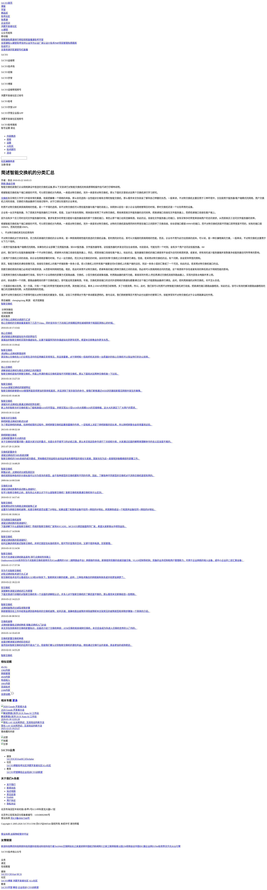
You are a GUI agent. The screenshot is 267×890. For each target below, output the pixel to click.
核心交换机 (6, 333)
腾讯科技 (14, 846)
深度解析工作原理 (16, 591)
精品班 (4, 13)
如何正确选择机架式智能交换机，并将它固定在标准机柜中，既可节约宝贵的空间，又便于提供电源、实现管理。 (56, 543)
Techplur (30, 759)
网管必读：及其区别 (17, 472)
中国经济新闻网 (93, 846)
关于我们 (11, 784)
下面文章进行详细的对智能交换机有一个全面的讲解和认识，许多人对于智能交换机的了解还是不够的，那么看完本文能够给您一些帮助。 (69, 594)
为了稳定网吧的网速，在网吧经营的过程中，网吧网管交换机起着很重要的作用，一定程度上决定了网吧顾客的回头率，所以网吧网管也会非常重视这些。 (76, 425)
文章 (3, 50)
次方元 (168, 846)
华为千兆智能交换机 (11, 570)
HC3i (23, 759)
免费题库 (72, 43)
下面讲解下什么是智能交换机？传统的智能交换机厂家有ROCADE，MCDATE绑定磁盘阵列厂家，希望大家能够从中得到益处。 (64, 526)
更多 (15, 700)
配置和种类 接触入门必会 (23, 625)
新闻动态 (11, 788)
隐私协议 (11, 804)
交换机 (4, 198)
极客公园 (118, 846)
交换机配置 (6, 638)
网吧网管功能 (14, 421)
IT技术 (51, 43)
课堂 (16, 50)
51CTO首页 (6, 3)
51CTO (10, 759)
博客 (3, 6)
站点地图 (11, 791)
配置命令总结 (13, 438)
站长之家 (74, 846)
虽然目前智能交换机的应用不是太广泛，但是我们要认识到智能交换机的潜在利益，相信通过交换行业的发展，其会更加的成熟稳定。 (66, 645)
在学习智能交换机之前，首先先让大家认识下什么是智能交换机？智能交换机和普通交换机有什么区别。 (52, 492)
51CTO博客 (12, 765)
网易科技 (23, 846)
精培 (20, 772)
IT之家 (104, 846)
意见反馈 (11, 794)
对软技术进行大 (14, 574)
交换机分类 (6, 486)
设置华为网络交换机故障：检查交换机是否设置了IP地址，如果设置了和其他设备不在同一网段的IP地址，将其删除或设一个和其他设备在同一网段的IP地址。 (78, 509)
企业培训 (5, 23)
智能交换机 (6, 304)
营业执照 (6, 834)
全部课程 (5, 43)
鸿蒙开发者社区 (9, 26)
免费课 (4, 19)
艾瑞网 (66, 846)
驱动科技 (41, 846)
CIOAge (17, 759)
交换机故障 (6, 621)
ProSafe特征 (15, 387)
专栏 (21, 50)
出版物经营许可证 (19, 834)
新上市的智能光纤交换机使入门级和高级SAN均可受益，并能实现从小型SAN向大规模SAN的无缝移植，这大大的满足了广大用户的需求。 (69, 408)
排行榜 (17, 40)
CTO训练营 (37, 772)
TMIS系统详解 (15, 455)
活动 (9, 153)
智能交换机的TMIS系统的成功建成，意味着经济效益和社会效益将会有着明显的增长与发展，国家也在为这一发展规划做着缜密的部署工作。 (70, 458)
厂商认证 (43, 43)
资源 (8, 50)
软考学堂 (38, 40)
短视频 (24, 40)
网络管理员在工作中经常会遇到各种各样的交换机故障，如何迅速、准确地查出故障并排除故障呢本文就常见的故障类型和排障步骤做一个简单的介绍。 (75, 611)
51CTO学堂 (12, 772)
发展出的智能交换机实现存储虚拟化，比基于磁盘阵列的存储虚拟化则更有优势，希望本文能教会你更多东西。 (55, 340)
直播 (25, 50)
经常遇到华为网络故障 (19, 506)
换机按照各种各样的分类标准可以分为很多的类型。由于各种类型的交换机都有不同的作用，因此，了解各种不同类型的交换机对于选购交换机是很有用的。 (78, 475)
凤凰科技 (32, 846)
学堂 (3, 9)
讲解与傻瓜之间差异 (21, 370)
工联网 (110, 846)
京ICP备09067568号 (20, 818)
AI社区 (10, 146)
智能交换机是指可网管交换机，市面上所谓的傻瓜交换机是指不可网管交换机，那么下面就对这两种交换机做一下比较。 (60, 374)
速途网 (81, 846)
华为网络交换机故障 (11, 520)
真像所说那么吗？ (19, 489)
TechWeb (59, 846)
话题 (9, 143)
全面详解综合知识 (15, 642)
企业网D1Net (152, 846)
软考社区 (5, 16)
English (10, 797)
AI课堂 (4, 29)
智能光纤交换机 (9, 418)
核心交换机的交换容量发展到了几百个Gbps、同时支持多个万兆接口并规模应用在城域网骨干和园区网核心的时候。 (58, 323)
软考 (19, 43)
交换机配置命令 (9, 452)
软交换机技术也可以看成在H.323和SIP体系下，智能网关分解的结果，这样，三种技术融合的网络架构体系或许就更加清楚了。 (63, 577)
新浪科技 (5, 846)
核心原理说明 (13, 353)
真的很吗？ (14, 523)
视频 (9, 139)
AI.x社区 (46, 765)
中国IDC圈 (140, 846)
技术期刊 (11, 149)
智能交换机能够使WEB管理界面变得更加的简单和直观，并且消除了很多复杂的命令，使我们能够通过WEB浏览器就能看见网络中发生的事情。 (71, 391)
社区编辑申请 (7, 161)
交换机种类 (17, 638)
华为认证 (34, 43)
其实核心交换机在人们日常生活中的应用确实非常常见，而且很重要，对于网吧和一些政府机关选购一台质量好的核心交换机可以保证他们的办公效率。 (75, 357)
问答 (12, 50)
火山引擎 (176, 846)
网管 (8, 435)
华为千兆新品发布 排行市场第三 (26, 557)
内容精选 (11, 136)
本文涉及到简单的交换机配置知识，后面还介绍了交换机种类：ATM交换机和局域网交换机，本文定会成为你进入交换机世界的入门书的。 (69, 628)
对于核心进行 (15, 319)
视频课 (4, 40)
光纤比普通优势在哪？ (21, 404)
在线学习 (5, 46)
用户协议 (11, 800)
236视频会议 (129, 846)
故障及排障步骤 (15, 608)
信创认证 (25, 43)
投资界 (161, 846)
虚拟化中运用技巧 (19, 336)
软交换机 (5, 587)
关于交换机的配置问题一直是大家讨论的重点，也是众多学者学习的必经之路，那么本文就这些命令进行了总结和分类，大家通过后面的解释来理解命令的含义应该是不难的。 (86, 441)
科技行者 (50, 846)
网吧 (3, 435)
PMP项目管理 (61, 43)
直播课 (31, 40)
